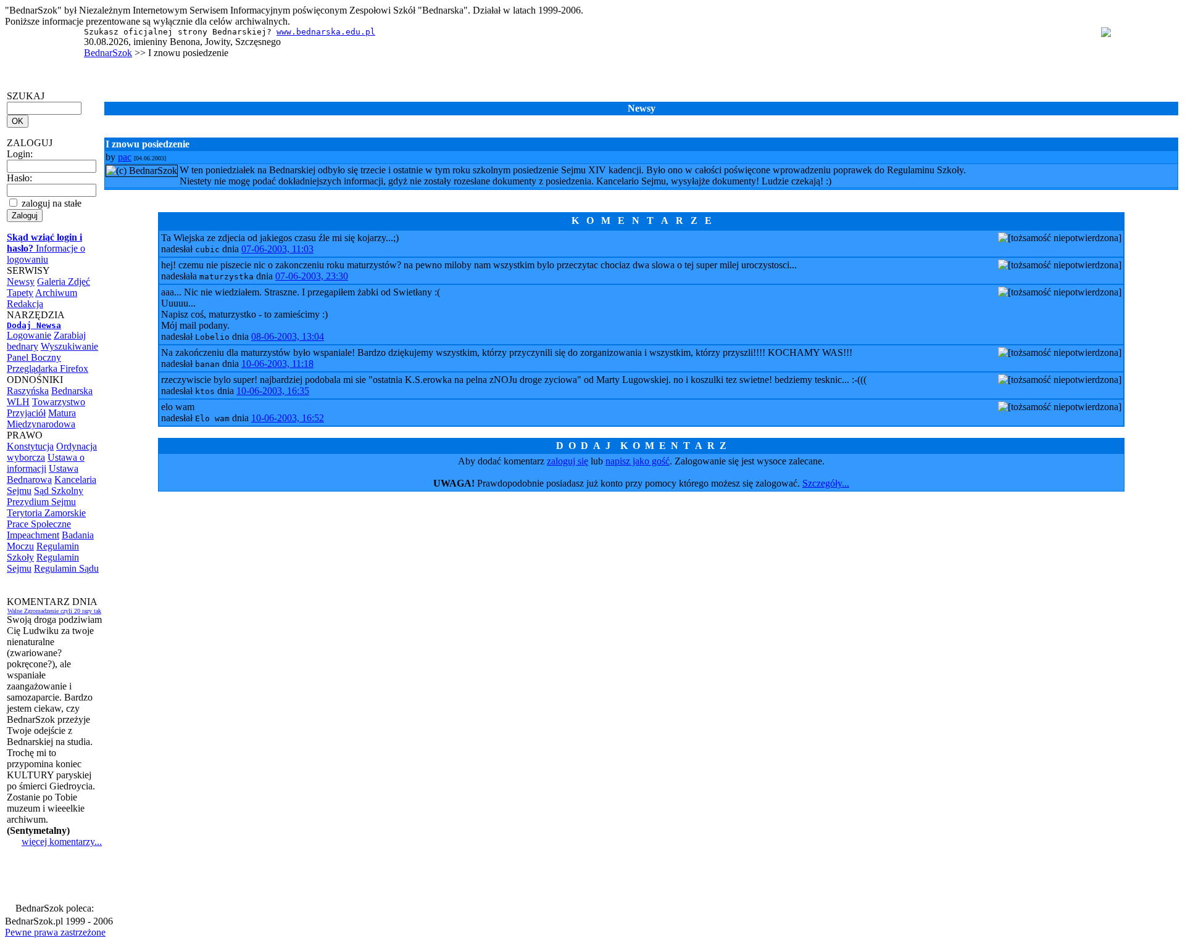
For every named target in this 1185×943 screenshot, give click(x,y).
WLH (18, 402)
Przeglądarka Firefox (47, 368)
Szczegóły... (825, 483)
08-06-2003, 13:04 (287, 336)
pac (124, 157)
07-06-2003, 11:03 (277, 249)
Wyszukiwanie (69, 346)
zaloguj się (567, 461)
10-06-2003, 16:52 (287, 418)
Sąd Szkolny (58, 490)
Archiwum (56, 292)
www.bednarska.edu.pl (325, 31)
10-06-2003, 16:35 (272, 390)
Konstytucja (30, 446)
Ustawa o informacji (46, 463)
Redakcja (25, 304)
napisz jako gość (637, 461)
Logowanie (29, 335)
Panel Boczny (34, 357)
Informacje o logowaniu (46, 248)
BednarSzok (108, 52)
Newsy (21, 281)
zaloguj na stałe (50, 203)
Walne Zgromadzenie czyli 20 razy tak (54, 610)
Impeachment (33, 535)
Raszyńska (28, 390)
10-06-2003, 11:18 (277, 363)
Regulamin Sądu (66, 568)
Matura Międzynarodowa (41, 418)
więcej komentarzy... (62, 841)
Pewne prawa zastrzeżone (55, 932)
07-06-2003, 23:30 (311, 276)
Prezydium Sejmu (41, 501)
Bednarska (72, 390)
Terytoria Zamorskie (46, 513)
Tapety (20, 292)
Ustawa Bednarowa (42, 474)
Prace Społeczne (39, 524)
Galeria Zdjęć (63, 281)
